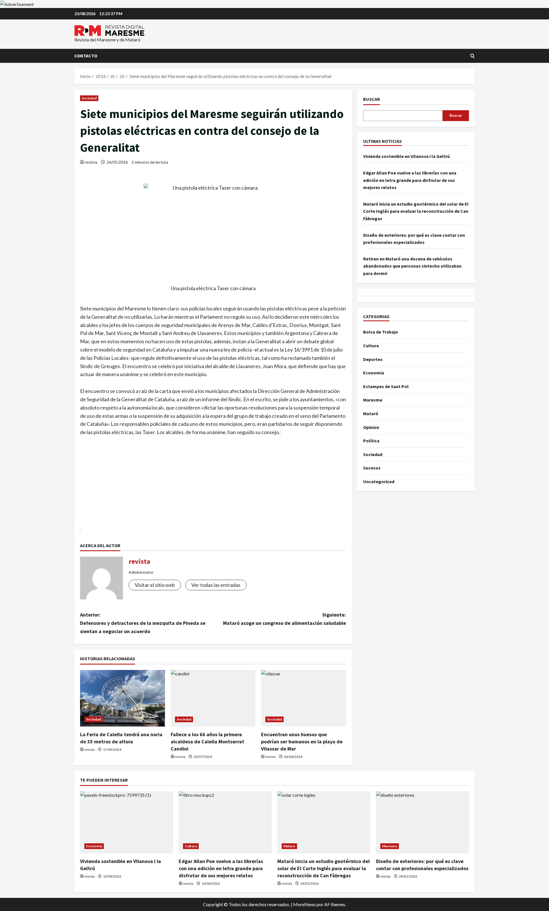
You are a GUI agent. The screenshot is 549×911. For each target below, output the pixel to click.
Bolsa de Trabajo (380, 332)
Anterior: (142, 623)
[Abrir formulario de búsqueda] (472, 55)
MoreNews (304, 904)
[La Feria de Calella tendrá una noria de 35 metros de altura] (122, 698)
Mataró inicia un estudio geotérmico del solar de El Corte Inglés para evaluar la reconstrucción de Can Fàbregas (416, 211)
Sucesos (372, 468)
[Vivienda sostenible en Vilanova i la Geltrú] (126, 822)
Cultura (371, 345)
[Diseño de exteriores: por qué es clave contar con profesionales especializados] (422, 822)
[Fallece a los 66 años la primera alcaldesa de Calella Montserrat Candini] (213, 698)
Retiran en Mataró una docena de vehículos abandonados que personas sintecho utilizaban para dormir (412, 266)
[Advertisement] (213, 485)
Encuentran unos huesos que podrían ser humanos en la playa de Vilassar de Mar (302, 741)
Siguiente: (284, 618)
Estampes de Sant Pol (386, 386)
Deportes (373, 359)
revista (91, 162)
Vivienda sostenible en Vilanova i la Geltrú (406, 156)
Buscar (371, 99)
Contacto (85, 56)
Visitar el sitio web (155, 585)
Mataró (370, 413)
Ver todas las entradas (215, 585)
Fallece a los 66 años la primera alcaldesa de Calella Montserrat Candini (207, 741)
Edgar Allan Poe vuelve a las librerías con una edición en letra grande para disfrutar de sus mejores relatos (409, 180)
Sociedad (89, 98)
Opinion (371, 427)
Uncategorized (378, 481)
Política (371, 441)
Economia (373, 373)
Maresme (372, 400)
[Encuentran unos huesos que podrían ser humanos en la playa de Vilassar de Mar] (303, 698)
